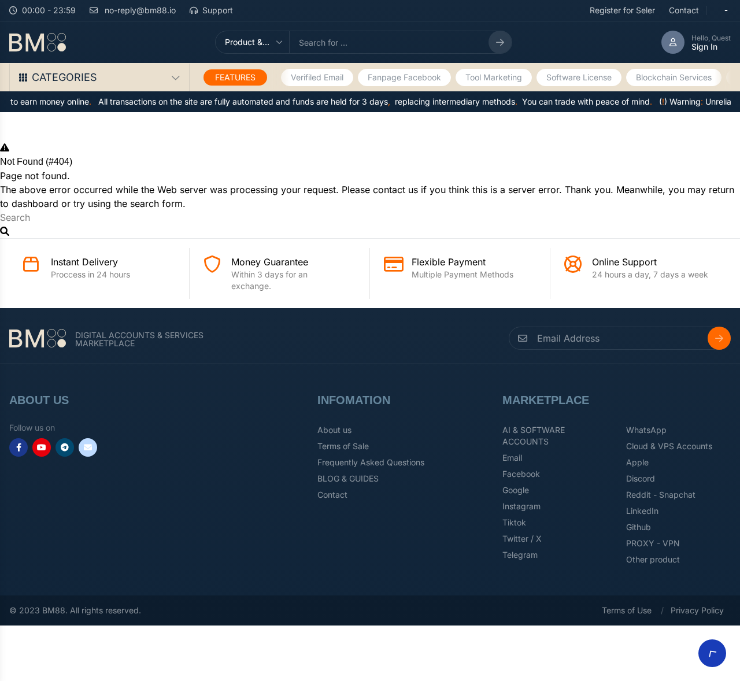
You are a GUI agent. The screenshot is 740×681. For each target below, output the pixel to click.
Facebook (521, 474)
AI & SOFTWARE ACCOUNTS (533, 435)
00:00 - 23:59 (49, 10)
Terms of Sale (343, 446)
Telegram (520, 555)
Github (638, 527)
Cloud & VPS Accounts (669, 446)
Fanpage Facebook (404, 77)
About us (334, 430)
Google (515, 490)
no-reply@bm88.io (139, 10)
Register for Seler (622, 10)
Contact (684, 10)
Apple (637, 462)
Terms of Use (627, 610)
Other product (653, 559)
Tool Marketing (493, 77)
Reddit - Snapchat (660, 494)
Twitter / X (522, 538)
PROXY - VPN (653, 543)
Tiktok (514, 522)
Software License (579, 77)
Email (512, 457)
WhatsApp (646, 430)
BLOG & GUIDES (348, 478)
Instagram (521, 506)
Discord (640, 478)
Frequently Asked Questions (370, 462)
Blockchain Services (674, 77)
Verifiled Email (317, 77)
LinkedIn (642, 511)
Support (217, 10)
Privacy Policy (697, 610)
